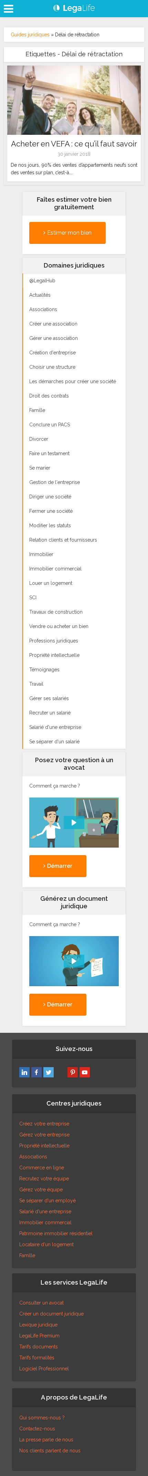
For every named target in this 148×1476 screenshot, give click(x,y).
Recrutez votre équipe (44, 1178)
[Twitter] (48, 1072)
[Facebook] (36, 1072)
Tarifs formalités (36, 1357)
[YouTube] (85, 1072)
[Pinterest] (72, 1072)
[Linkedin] (24, 1072)
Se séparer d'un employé (47, 1200)
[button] (74, 822)
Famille (27, 1255)
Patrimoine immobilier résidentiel (56, 1233)
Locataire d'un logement (46, 1244)
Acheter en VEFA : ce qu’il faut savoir (74, 143)
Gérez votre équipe (41, 1189)
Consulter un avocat (41, 1303)
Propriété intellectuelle (44, 1145)
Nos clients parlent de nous (50, 1450)
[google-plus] (60, 1072)
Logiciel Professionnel (44, 1368)
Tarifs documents (38, 1346)
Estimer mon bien (69, 232)
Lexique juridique (38, 1324)
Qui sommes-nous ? (42, 1417)
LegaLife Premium (39, 1335)
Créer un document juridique (51, 1313)
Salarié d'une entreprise (45, 1211)
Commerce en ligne (41, 1167)
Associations (33, 1156)
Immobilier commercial (45, 1222)
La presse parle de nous (46, 1439)
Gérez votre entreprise (44, 1134)
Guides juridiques (30, 34)
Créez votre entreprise (44, 1123)
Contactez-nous (37, 1428)
